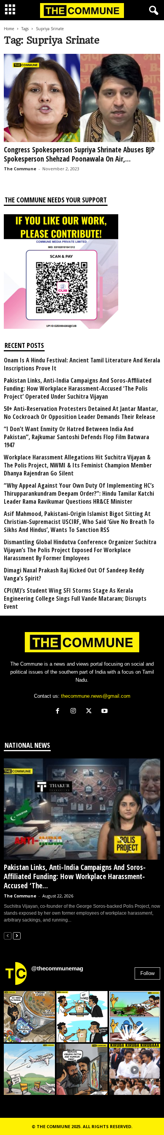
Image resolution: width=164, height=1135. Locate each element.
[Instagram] (75, 712)
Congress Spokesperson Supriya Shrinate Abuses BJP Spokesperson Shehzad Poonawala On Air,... (79, 154)
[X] (90, 712)
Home (9, 28)
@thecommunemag (57, 968)
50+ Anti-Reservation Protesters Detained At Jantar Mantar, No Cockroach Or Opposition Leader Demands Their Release (81, 413)
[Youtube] (105, 712)
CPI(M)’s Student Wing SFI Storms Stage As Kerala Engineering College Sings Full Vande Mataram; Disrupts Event (75, 599)
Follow (147, 973)
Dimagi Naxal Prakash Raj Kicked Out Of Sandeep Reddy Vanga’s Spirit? (74, 574)
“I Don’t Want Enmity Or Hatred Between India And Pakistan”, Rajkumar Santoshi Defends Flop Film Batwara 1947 (76, 437)
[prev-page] (7, 935)
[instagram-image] (29, 1016)
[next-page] (17, 935)
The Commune (20, 168)
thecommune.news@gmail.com (95, 696)
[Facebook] (59, 712)
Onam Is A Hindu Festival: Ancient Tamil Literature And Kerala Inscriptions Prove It (82, 364)
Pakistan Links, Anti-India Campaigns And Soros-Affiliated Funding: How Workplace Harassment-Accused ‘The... (75, 876)
